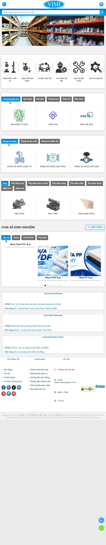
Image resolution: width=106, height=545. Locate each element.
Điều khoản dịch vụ (39, 373)
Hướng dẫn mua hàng (40, 377)
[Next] (102, 122)
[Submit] (102, 12)
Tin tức (7, 373)
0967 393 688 (69, 370)
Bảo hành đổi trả (37, 389)
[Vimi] (54, 4)
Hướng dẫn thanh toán (40, 381)
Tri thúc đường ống (13, 381)
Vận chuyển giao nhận (40, 385)
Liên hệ (61, 401)
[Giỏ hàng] (101, 4)
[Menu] (4, 4)
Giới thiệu (8, 370)
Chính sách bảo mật (39, 370)
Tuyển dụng (9, 377)
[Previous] (4, 122)
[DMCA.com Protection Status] (88, 389)
